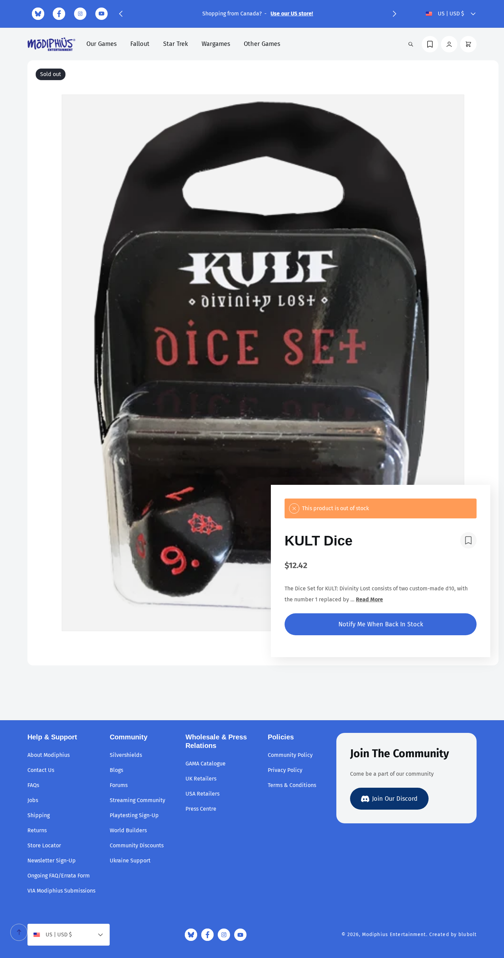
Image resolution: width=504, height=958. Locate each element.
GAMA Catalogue (205, 763)
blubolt (467, 934)
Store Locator (44, 845)
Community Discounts (137, 845)
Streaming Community (137, 800)
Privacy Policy (285, 770)
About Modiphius (48, 755)
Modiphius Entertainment (394, 934)
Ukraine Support (130, 860)
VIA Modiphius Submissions (61, 890)
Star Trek (175, 44)
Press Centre (200, 809)
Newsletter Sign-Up (51, 860)
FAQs (33, 785)
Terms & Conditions (292, 785)
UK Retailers (200, 778)
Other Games (262, 44)
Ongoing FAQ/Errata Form (58, 875)
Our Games (101, 44)
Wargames (216, 44)
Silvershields (126, 755)
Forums (119, 785)
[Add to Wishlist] (468, 540)
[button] (120, 13)
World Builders (128, 830)
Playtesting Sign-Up (134, 815)
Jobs (32, 800)
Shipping (38, 815)
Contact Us (40, 770)
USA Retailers (202, 793)
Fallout (139, 44)
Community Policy (290, 755)
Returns (37, 830)
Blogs (116, 770)
